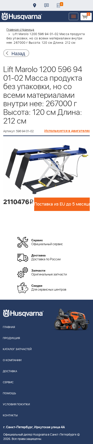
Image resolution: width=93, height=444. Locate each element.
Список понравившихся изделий (58, 5)
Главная (9, 327)
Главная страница (20, 30)
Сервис (8, 382)
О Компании (12, 360)
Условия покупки (16, 404)
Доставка (34, 5)
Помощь (9, 393)
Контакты (46, 5)
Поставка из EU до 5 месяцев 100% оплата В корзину (62, 204)
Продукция (11, 338)
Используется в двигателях (67, 131)
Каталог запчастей (17, 349)
